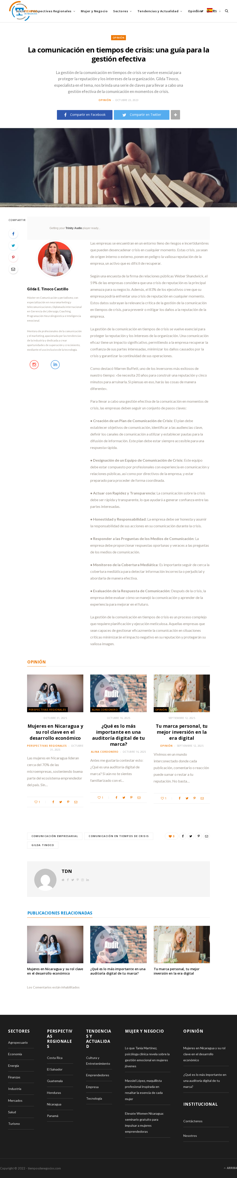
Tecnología (94, 1098)
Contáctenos (193, 1121)
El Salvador (54, 1069)
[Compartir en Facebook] (13, 233)
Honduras (54, 1093)
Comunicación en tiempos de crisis (119, 836)
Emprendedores (97, 1075)
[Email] (13, 269)
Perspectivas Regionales (51, 11)
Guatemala (55, 1081)
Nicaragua (54, 1104)
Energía (13, 1066)
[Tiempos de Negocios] (23, 11)
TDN (67, 871)
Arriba (231, 1168)
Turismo (14, 1124)
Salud (12, 1112)
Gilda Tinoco (42, 845)
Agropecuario (18, 1042)
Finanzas (14, 1077)
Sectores (120, 11)
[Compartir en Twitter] (13, 245)
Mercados (15, 1100)
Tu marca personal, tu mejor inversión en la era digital (182, 732)
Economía (15, 1054)
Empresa (92, 1087)
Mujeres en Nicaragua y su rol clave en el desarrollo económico (55, 732)
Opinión (195, 11)
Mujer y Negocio (94, 11)
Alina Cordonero (105, 709)
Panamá (52, 1116)
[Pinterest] (13, 257)
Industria (14, 1089)
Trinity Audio (73, 228)
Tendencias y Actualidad (157, 11)
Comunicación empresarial (54, 836)
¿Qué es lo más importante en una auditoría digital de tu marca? (118, 735)
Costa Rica (54, 1058)
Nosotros (190, 1136)
